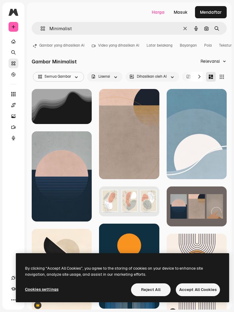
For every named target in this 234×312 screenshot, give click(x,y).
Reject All (151, 289)
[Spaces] (13, 105)
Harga (158, 12)
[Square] (222, 77)
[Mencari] (13, 52)
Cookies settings (41, 289)
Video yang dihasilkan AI (118, 45)
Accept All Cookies (198, 289)
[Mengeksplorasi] (13, 74)
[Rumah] (13, 41)
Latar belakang (159, 45)
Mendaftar (211, 12)
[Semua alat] (13, 94)
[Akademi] (13, 289)
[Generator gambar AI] (13, 116)
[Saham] (13, 63)
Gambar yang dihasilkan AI (61, 45)
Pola (208, 45)
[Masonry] (211, 77)
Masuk (181, 12)
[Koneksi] (13, 278)
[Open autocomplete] (40, 28)
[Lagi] (13, 300)
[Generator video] (13, 127)
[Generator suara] (13, 138)
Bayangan (188, 45)
